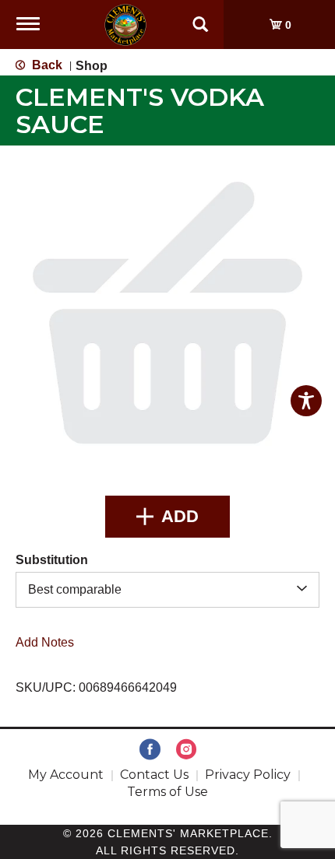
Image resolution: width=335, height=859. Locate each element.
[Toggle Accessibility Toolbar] (306, 401)
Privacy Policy (248, 774)
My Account (66, 774)
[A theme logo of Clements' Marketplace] (125, 23)
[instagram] (186, 750)
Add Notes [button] (45, 641)
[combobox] (167, 589)
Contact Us (154, 774)
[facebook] (149, 750)
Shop (92, 65)
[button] (167, 517)
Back (45, 65)
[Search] (200, 17)
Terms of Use (167, 791)
